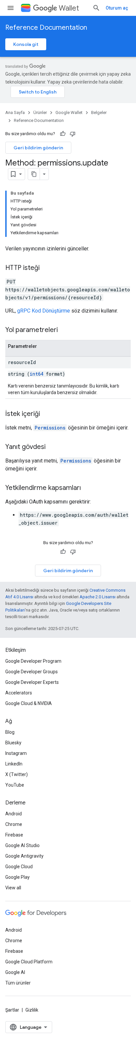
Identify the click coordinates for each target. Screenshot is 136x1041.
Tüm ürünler (18, 982)
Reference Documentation (46, 27)
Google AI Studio (22, 845)
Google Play (17, 877)
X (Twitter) (16, 774)
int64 (36, 374)
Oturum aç (117, 8)
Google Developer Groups (31, 671)
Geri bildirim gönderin (38, 148)
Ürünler (40, 112)
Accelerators (18, 692)
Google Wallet (69, 112)
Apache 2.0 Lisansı (98, 596)
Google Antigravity (24, 856)
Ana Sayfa (15, 112)
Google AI (15, 972)
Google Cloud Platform (28, 961)
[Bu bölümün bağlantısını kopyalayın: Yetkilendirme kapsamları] (87, 488)
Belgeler (99, 112)
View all (13, 887)
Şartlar (12, 1010)
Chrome (13, 824)
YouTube (14, 785)
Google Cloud (19, 866)
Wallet (69, 8)
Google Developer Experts (32, 682)
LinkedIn (13, 763)
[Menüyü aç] (10, 8)
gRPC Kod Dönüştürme (43, 311)
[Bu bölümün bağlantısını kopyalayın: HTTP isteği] (46, 268)
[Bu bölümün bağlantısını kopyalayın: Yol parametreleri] (64, 330)
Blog (10, 732)
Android (13, 813)
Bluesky (13, 742)
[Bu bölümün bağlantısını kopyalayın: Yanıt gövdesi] (52, 447)
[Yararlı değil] (73, 134)
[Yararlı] (63, 134)
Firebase (14, 834)
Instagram (16, 753)
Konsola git (25, 44)
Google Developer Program (33, 661)
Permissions (50, 428)
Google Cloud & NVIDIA (28, 703)
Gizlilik (31, 1010)
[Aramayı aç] (96, 8)
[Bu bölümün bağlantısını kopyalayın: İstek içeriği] (46, 414)
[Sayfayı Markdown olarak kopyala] (34, 174)
